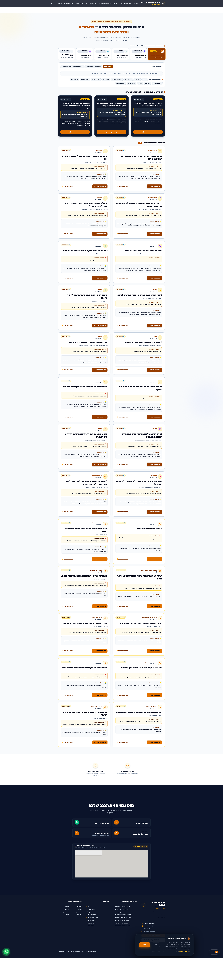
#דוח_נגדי (106, 79)
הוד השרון (79, 912)
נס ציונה (79, 914)
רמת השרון (66, 912)
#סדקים (147, 83)
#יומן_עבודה (131, 83)
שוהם (67, 914)
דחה (156, 944)
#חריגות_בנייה (157, 83)
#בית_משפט (85, 79)
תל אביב (79, 906)
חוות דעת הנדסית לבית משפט (109, 3)
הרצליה (67, 909)
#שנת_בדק (128, 79)
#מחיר (140, 83)
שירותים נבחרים (92, 3)
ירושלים (67, 906)
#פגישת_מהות (120, 83)
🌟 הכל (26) (108, 66)
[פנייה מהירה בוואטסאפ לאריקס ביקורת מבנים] (6, 952)
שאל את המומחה (68, 3)
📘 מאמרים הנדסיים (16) (94, 66)
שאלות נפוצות (79, 3)
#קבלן (144, 79)
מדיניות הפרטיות (184, 951)
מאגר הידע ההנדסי (126, 3)
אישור (144, 944)
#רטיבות (137, 79)
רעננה (80, 909)
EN (52, 3)
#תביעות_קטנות (116, 79)
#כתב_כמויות (95, 79)
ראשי (137, 3)
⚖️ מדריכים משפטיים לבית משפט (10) (72, 66)
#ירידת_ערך (74, 79)
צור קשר (59, 3)
